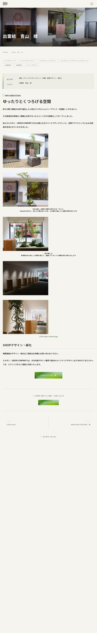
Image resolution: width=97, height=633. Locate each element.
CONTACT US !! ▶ (48, 375)
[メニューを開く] (91, 4)
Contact (47, 402)
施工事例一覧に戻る (50, 437)
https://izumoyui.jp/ (51, 336)
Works (5, 52)
